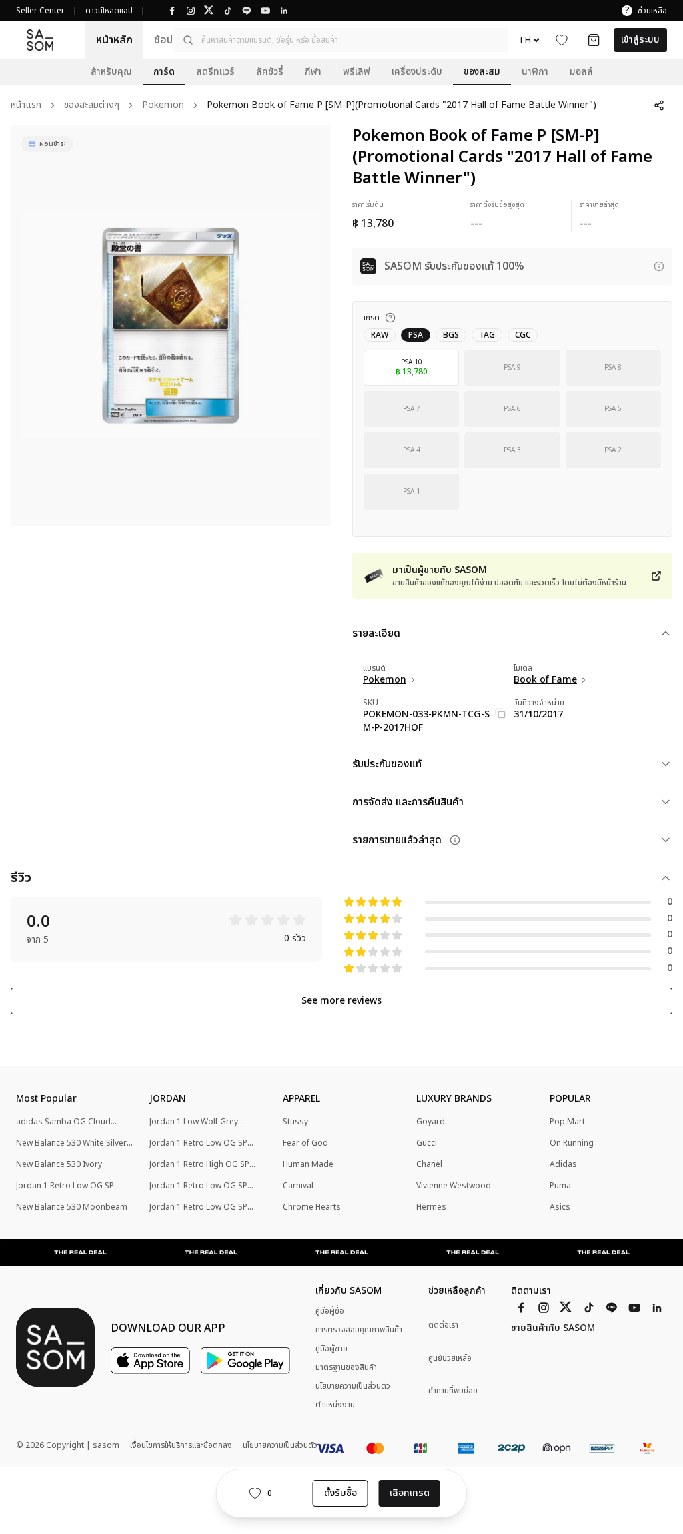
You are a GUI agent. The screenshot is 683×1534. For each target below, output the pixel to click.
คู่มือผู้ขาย (331, 1348)
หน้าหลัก (114, 40)
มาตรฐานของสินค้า (346, 1367)
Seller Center (40, 10)
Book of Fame (545, 680)
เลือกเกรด (410, 1493)
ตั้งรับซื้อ (340, 1493)
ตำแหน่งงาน (335, 1404)
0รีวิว (295, 939)
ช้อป (163, 40)
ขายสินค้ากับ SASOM (553, 1328)
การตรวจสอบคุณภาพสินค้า (358, 1329)
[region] (170, 325)
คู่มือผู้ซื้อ (329, 1311)
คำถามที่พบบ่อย (453, 1391)
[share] (659, 105)
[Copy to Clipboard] (500, 713)
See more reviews (341, 1001)
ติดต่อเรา (443, 1325)
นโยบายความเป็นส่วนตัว (352, 1386)
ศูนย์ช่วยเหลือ (450, 1358)
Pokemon (163, 105)
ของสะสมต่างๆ (91, 105)
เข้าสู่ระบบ (640, 40)
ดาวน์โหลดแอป (109, 10)
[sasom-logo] (40, 40)
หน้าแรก (26, 105)
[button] (341, 40)
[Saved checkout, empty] (594, 40)
